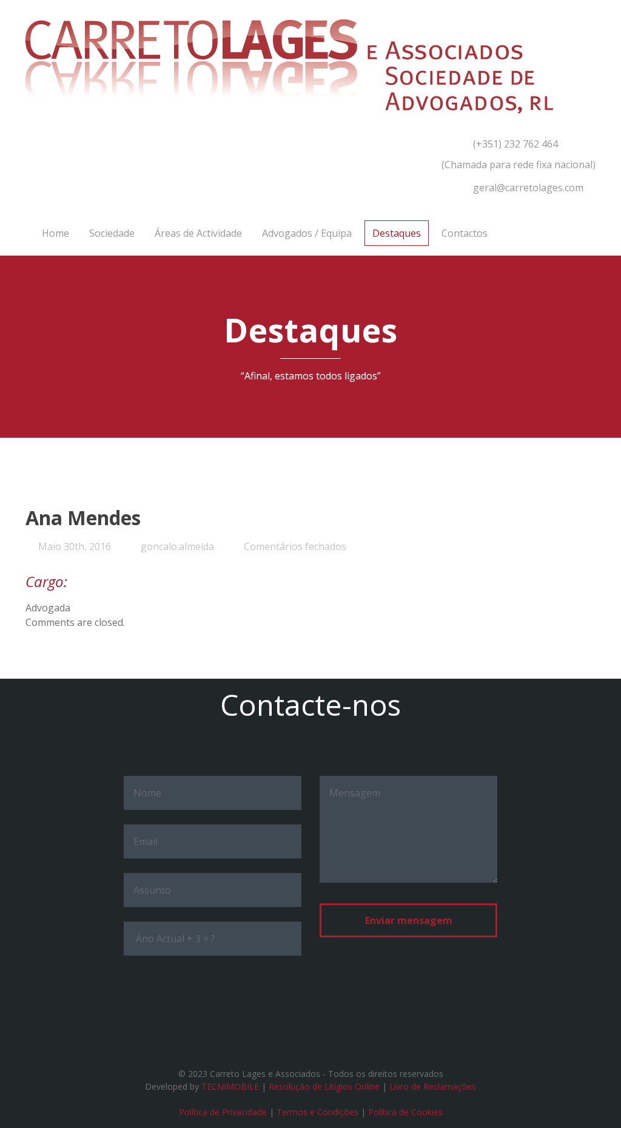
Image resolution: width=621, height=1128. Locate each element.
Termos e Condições (317, 1112)
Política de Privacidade (223, 1112)
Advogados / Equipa (307, 233)
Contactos (464, 233)
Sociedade (112, 233)
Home (55, 233)
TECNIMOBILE (230, 1086)
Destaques (396, 233)
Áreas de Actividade (198, 233)
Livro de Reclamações (432, 1086)
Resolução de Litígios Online (324, 1086)
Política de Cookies (405, 1112)
